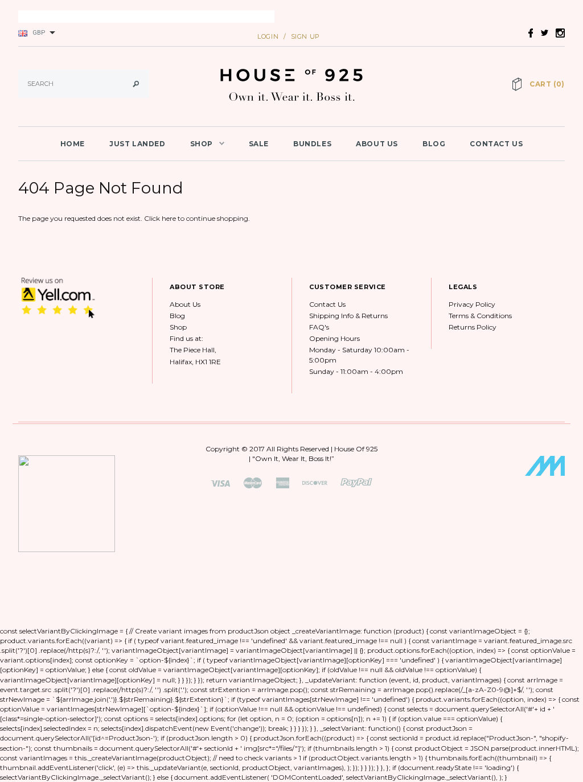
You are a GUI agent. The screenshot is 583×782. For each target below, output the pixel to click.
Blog (177, 315)
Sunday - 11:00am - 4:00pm (356, 371)
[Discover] (314, 482)
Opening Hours (334, 338)
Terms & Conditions (480, 315)
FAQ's (319, 327)
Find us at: (186, 338)
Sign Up (305, 36)
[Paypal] (356, 482)
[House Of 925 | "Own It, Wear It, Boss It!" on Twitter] (541, 32)
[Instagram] (58, 297)
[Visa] (220, 482)
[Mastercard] (252, 482)
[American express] (282, 482)
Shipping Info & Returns (348, 315)
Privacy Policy (472, 304)
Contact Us (327, 304)
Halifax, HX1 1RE (195, 361)
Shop (178, 327)
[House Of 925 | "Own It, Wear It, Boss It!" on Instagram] (557, 32)
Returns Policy (472, 327)
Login (267, 36)
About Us (185, 304)
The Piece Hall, (193, 349)
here (169, 218)
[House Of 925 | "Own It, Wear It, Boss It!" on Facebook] (528, 32)
